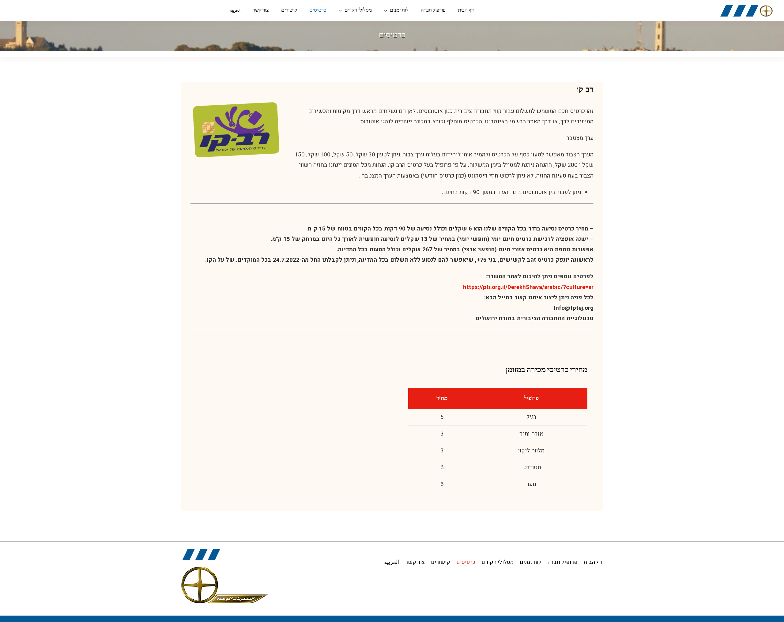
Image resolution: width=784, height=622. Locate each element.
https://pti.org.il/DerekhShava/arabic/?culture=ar (528, 287)
